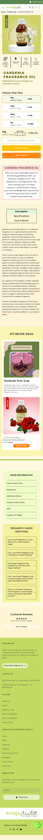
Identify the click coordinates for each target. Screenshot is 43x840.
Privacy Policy (7, 722)
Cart (39, 7)
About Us (5, 701)
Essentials (6, 745)
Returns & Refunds (9, 714)
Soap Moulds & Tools (10, 753)
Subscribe (23, 797)
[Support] (29, 7)
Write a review (21, 627)
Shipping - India (8, 710)
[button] (21, 211)
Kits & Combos (8, 762)
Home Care (6, 766)
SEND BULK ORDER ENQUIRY (21, 141)
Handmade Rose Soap (16, 380)
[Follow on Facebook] (10, 829)
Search (4, 705)
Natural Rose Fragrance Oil (13, 437)
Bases (4, 740)
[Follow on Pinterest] (17, 829)
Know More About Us (13, 665)
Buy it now (21, 155)
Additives (5, 749)
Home (3, 12)
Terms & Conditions (9, 718)
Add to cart (21, 148)
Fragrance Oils (11, 12)
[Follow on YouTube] (21, 829)
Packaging (6, 757)
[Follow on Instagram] (14, 829)
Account (33, 7)
